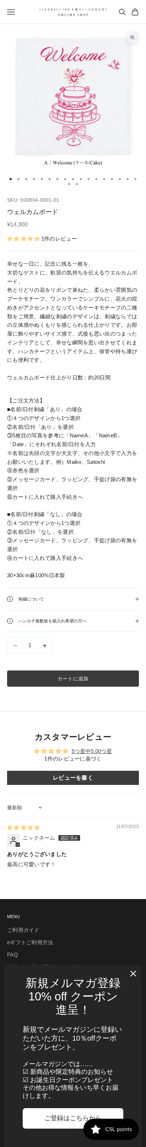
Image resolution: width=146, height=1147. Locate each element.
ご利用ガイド (23, 930)
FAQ (12, 955)
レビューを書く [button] (73, 778)
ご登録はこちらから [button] (73, 1118)
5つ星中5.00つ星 (92, 751)
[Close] (133, 973)
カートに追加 (73, 678)
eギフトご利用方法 (30, 942)
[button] (24, 239)
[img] (23, 827)
